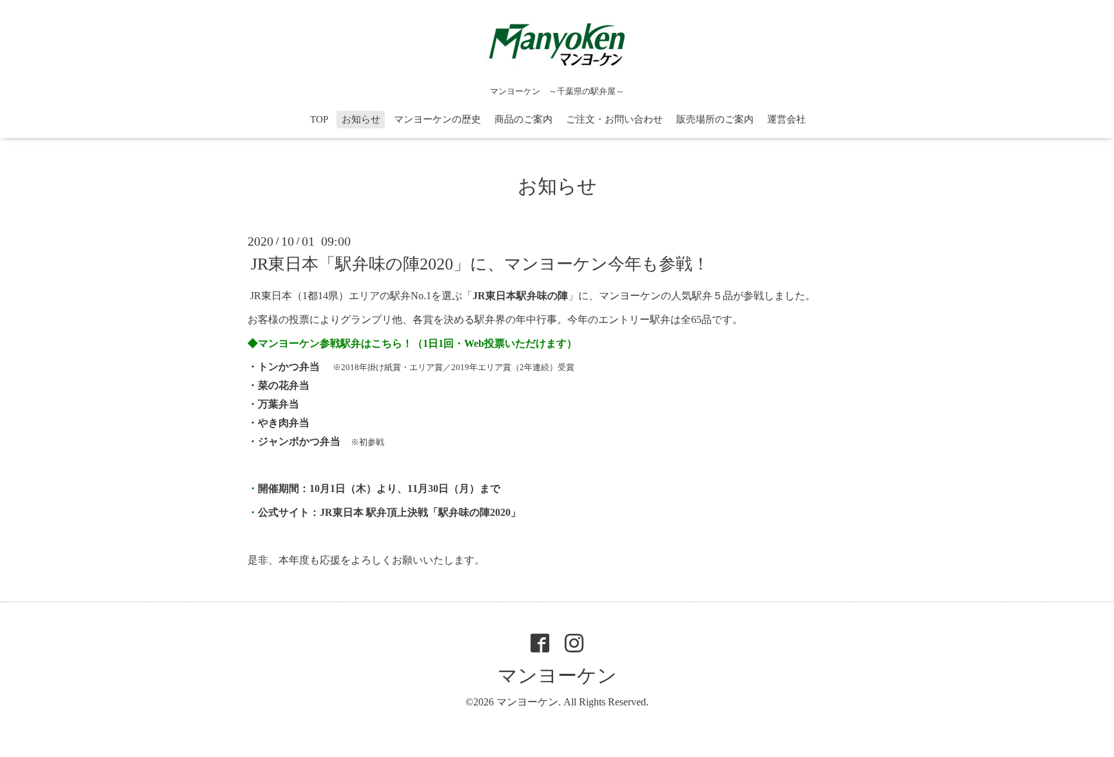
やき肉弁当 (283, 422)
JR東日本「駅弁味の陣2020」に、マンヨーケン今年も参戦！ (480, 264)
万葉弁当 (278, 403)
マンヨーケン (557, 675)
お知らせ (361, 119)
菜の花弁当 (283, 385)
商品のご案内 (523, 119)
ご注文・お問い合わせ (614, 119)
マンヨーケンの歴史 (437, 119)
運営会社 (786, 119)
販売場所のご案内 (715, 119)
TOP (319, 119)
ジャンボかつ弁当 (299, 441)
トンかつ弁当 (289, 366)
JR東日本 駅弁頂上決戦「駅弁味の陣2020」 (420, 512)
